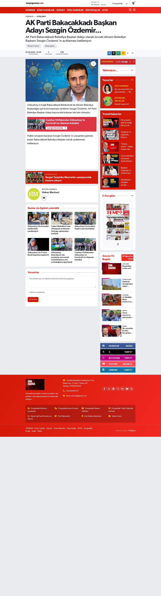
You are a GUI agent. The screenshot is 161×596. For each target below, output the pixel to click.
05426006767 (72, 391)
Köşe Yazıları (39, 428)
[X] (109, 389)
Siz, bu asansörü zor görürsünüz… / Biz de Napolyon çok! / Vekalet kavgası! (124, 90)
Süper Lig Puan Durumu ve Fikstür (40, 417)
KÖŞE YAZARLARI (45, 10)
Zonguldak (88, 428)
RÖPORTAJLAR (93, 10)
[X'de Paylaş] (113, 53)
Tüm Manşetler (64, 416)
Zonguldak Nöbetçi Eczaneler (37, 409)
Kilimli (39, 431)
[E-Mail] (44, 198)
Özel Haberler (59, 428)
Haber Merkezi (50, 192)
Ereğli (28, 431)
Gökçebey (41, 16)
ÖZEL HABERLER (75, 10)
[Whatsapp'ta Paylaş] (118, 53)
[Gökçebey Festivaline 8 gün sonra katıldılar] (85, 218)
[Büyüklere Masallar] (107, 101)
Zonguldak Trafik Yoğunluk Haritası (121, 409)
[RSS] (131, 389)
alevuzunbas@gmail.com (76, 396)
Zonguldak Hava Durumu (68, 408)
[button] (130, 62)
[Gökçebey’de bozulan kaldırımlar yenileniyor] (38, 218)
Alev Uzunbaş (121, 86)
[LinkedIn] (122, 389)
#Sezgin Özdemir (33, 46)
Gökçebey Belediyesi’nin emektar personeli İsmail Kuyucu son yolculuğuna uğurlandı (61, 257)
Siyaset (49, 428)
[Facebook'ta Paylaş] (109, 53)
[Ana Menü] (134, 10)
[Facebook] (104, 389)
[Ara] (130, 10)
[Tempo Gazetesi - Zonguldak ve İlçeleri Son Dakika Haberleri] (35, 3)
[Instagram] (118, 389)
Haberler (29, 16)
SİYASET (60, 10)
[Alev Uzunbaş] (107, 89)
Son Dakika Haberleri (92, 416)
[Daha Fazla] (123, 53)
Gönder (33, 299)
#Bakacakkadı (49, 46)
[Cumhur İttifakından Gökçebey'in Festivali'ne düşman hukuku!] (85, 244)
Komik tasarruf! (122, 104)
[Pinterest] (113, 389)
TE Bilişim (131, 431)
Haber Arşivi (117, 416)
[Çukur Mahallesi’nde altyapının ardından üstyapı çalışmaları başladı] (62, 218)
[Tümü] (132, 70)
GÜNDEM (30, 10)
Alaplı (33, 431)
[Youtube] (127, 389)
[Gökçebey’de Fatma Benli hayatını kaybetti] (38, 244)
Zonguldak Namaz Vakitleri (91, 409)
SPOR (105, 10)
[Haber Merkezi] (34, 194)
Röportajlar (71, 428)
